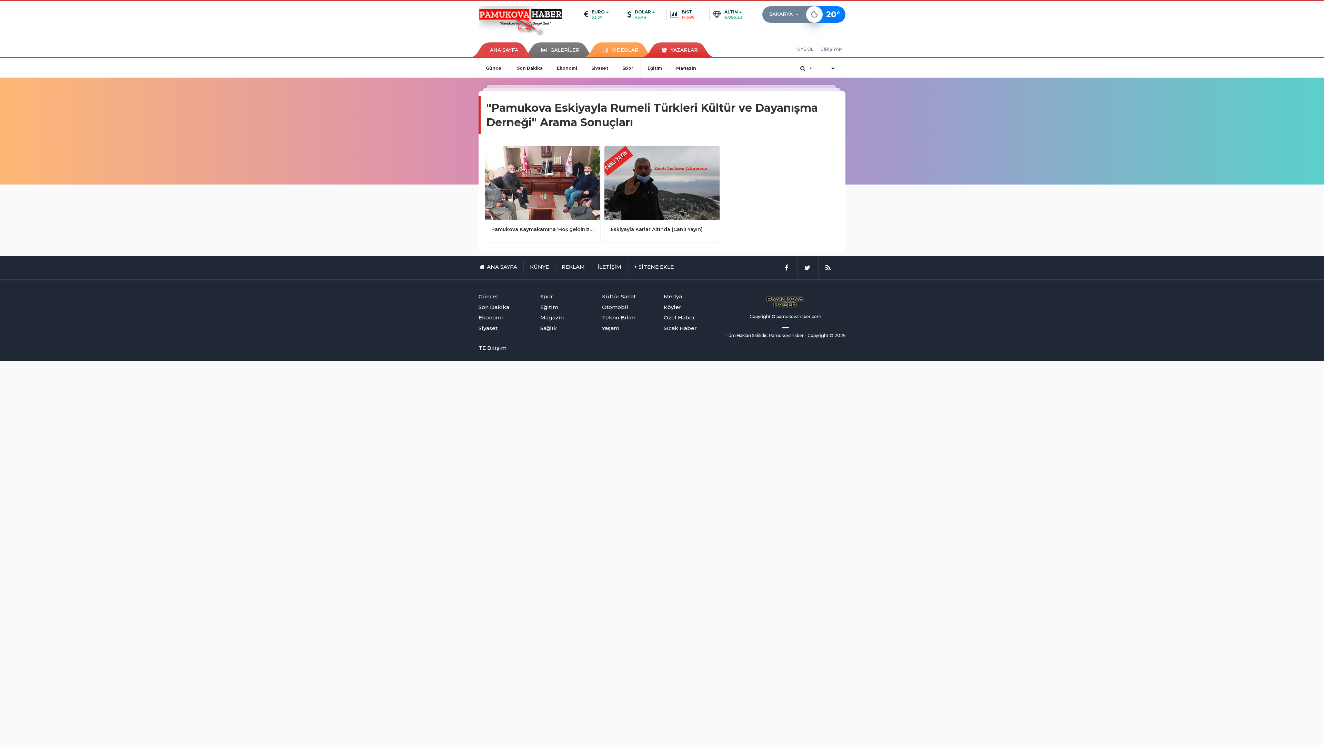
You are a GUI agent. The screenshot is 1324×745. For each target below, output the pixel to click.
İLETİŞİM (609, 267)
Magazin (686, 68)
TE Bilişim (492, 348)
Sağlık (548, 328)
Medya (673, 296)
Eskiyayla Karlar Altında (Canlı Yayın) (657, 229)
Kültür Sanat (619, 296)
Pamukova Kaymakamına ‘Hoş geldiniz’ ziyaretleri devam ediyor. (542, 229)
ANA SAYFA (504, 50)
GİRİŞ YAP (831, 49)
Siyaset (599, 68)
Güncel (494, 68)
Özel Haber (679, 317)
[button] (786, 14)
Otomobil (615, 307)
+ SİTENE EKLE (654, 267)
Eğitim (655, 68)
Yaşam (610, 328)
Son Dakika (530, 68)
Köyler (672, 307)
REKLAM (573, 267)
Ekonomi (567, 68)
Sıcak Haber (680, 328)
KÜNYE (539, 267)
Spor (627, 68)
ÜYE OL (805, 49)
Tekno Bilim (618, 317)
